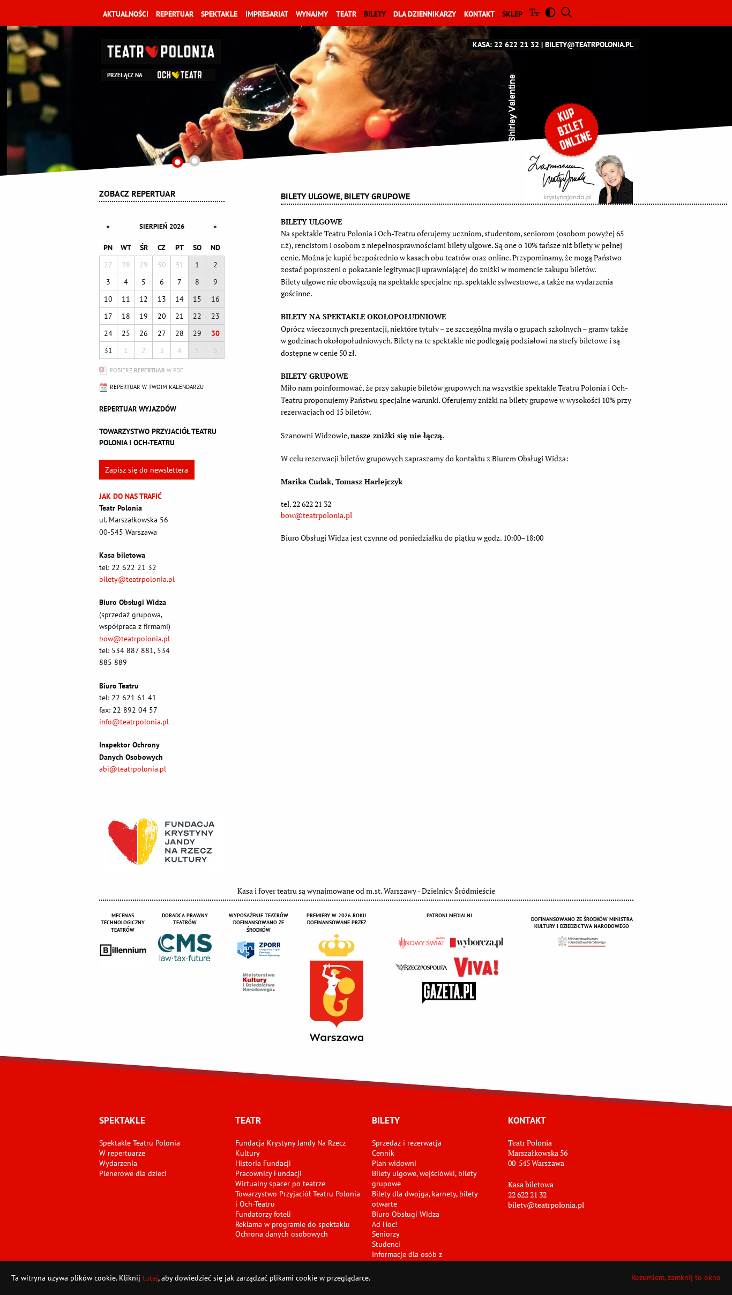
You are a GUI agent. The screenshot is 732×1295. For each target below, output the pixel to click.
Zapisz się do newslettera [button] (146, 470)
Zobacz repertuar (137, 193)
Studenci (386, 1244)
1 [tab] (177, 162)
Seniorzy (386, 1234)
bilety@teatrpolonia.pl (589, 44)
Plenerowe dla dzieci (133, 1173)
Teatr (346, 14)
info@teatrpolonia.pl (134, 722)
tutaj (150, 1278)
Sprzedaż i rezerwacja (407, 1143)
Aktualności (125, 14)
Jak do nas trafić (130, 496)
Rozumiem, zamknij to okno (676, 1277)
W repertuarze (122, 1153)
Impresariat (266, 14)
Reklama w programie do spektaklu (292, 1224)
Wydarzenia (118, 1163)
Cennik (383, 1153)
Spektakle (219, 14)
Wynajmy (312, 14)
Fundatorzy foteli (263, 1214)
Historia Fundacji (263, 1163)
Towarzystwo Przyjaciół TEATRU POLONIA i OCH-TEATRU (157, 436)
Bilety (375, 14)
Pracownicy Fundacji (268, 1173)
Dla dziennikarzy (424, 14)
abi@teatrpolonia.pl (132, 769)
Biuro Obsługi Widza (405, 1214)
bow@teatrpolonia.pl (134, 638)
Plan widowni (394, 1163)
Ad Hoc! (384, 1224)
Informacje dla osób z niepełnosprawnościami (410, 1259)
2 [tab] (194, 161)
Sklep (512, 14)
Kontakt (479, 14)
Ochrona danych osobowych (281, 1234)
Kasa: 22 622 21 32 (506, 44)
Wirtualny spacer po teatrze (280, 1183)
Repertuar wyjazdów (137, 409)
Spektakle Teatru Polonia (139, 1143)
